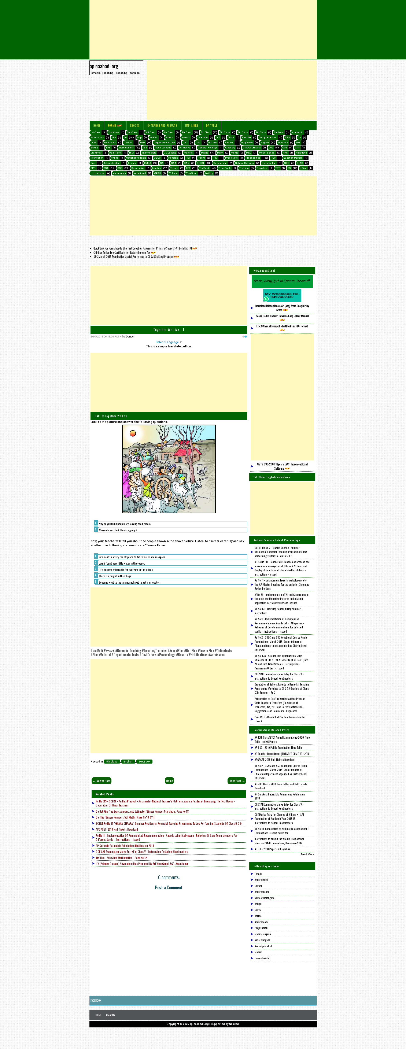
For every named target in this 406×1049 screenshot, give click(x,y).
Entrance (283, 142)
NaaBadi (234, 1024)
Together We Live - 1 (168, 329)
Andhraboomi (261, 922)
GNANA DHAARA (252, 147)
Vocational (140, 173)
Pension (173, 157)
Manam (258, 952)
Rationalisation (111, 163)
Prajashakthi (261, 928)
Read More (307, 854)
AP (125, 137)
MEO (248, 152)
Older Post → (237, 780)
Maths (204, 152)
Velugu (258, 904)
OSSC (157, 157)
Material (188, 152)
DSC (198, 142)
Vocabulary (119, 173)
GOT (284, 147)
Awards (185, 137)
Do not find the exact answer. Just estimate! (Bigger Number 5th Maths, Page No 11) (142, 811)
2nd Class (113, 132)
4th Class (168, 132)
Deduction (110, 142)
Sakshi (258, 886)
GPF (297, 147)
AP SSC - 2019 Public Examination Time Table (278, 747)
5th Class (186, 132)
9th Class (261, 132)
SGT (286, 163)
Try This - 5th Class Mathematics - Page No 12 (121, 857)
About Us (110, 1015)
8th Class (243, 132)
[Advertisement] (203, 29)
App (139, 137)
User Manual (98, 173)
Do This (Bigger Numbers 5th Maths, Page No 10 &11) (125, 817)
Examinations (126, 147)
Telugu (174, 168)
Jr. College (170, 152)
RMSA (147, 163)
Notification (97, 157)
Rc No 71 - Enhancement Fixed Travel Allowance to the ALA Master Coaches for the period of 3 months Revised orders (282, 584)
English (265, 142)
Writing (209, 173)
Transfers (261, 168)
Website (173, 173)
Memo (234, 152)
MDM (220, 152)
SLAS (300, 163)
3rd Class (150, 132)
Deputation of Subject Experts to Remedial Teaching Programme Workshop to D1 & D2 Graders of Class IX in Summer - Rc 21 (282, 688)
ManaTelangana (263, 934)
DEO (142, 142)
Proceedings (253, 157)
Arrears (169, 137)
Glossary (230, 147)
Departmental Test (164, 142)
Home (96, 125)
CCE (218, 137)
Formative (184, 147)
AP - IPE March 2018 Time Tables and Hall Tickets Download (281, 786)
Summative (137, 168)
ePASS (94, 147)
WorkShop (191, 173)
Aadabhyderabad (263, 946)
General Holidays (207, 147)
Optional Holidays (136, 157)
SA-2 (186, 163)
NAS (285, 152)
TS (289, 168)
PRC (215, 157)
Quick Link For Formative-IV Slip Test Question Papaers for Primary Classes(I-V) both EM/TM (142, 248)
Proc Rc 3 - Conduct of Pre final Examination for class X (280, 719)
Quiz (93, 163)
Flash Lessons (163, 147)
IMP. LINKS (191, 125)
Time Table (224, 168)
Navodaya (301, 152)
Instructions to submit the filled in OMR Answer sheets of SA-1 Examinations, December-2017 (279, 841)
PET (188, 157)
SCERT (200, 163)
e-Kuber (212, 142)
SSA (105, 168)
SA (161, 163)
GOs (271, 147)
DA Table (211, 125)
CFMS (231, 137)
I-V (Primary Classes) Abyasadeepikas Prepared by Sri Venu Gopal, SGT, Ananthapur (142, 863)
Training (244, 168)
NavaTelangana (262, 940)
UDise (303, 168)
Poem (201, 157)
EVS (108, 147)
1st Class (95, 132)
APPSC (154, 137)
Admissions (97, 137)
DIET (185, 142)
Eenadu (258, 874)
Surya (258, 910)
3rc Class (132, 132)
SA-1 (173, 163)
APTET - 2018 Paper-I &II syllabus (272, 849)
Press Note (231, 157)
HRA (131, 152)
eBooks (135, 125)
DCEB (93, 142)
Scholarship (220, 163)
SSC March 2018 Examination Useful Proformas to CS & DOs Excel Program (133, 256)
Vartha (258, 916)
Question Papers (292, 157)
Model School (267, 152)
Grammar (96, 152)
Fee (145, 147)
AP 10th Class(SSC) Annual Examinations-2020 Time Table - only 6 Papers (282, 739)
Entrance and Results (162, 125)
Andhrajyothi (261, 880)
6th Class (206, 132)
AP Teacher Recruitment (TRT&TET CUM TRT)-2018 (282, 753)
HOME (99, 1015)
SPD (93, 168)
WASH (157, 173)
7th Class (225, 132)
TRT (277, 168)
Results (132, 163)
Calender (203, 137)
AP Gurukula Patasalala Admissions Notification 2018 (125, 845)
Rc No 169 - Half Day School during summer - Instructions (278, 611)
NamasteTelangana (264, 898)
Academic (297, 132)
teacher (156, 168)
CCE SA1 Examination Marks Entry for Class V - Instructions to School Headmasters (142, 851)
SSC (119, 168)
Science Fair (269, 163)
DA (299, 137)
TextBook (204, 168)
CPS (287, 137)
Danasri (130, 336)
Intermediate (149, 152)
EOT (298, 142)
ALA (114, 137)
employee (247, 142)
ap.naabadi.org (104, 66)
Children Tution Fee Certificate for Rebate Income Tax (121, 252)
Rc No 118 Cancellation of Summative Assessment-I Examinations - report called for (282, 831)
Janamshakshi (262, 958)
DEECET (128, 142)
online (114, 157)
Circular (246, 137)
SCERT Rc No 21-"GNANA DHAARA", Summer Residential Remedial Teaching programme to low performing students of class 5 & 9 (168, 823)
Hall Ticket (115, 152)
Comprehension (268, 137)
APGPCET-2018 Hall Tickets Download (117, 829)
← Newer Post (101, 780)
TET (188, 168)
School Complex (244, 163)
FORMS (112, 125)
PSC (273, 157)
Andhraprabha (262, 892)
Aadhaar (279, 132)
